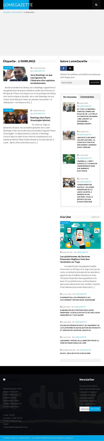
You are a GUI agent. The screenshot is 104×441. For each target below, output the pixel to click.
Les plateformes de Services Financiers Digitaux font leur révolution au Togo (75, 259)
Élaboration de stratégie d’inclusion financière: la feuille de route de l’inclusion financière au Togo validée (80, 312)
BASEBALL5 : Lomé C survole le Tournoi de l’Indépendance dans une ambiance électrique (87, 166)
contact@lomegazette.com (15, 427)
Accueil (6, 12)
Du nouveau (70, 97)
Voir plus (95, 217)
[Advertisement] (52, 34)
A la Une (8, 68)
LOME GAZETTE (39, 71)
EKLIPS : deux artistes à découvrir (75, 353)
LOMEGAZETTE (18, 4)
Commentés (87, 97)
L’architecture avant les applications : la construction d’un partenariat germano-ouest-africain (87, 142)
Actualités (17, 12)
